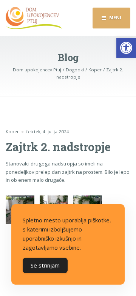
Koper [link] (12, 131)
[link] (126, 48)
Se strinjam (45, 265)
